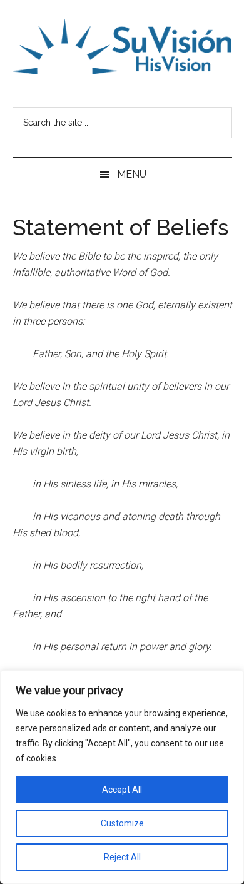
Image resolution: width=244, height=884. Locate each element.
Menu (131, 174)
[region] (122, 777)
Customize (122, 823)
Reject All (122, 857)
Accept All (122, 790)
